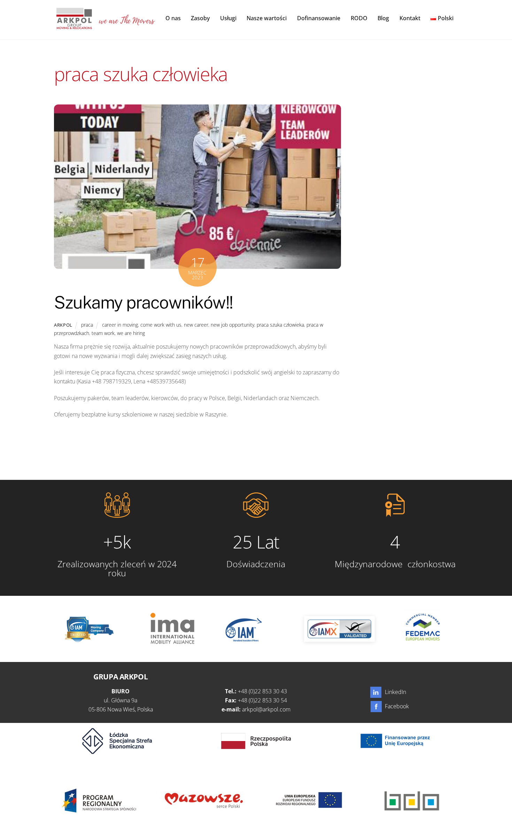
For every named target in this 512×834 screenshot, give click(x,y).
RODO (359, 18)
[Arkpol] (74, 25)
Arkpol (63, 325)
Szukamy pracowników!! (143, 302)
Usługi (228, 18)
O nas (173, 18)
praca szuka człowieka (280, 324)
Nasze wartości (267, 18)
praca (87, 324)
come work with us (160, 324)
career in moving (120, 324)
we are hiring (131, 333)
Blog (383, 18)
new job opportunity (232, 324)
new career (196, 324)
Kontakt (409, 18)
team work (103, 333)
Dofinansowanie (318, 18)
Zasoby (200, 18)
